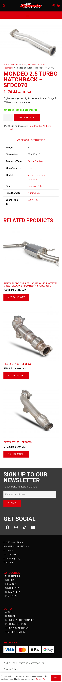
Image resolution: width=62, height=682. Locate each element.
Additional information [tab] (31, 140)
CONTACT (10, 616)
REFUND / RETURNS (15, 624)
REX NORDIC (12, 596)
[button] (4, 5)
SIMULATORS (12, 588)
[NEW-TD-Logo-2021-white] (31, 6)
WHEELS (9, 580)
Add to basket (27, 117)
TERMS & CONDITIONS (17, 628)
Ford (24, 64)
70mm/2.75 (34, 193)
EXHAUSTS (10, 584)
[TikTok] (24, 527)
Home (6, 64)
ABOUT (8, 612)
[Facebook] (7, 527)
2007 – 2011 (34, 200)
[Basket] (58, 5)
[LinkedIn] (33, 527)
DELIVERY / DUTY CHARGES (19, 620)
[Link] (53, 5)
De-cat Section (35, 161)
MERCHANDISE (13, 576)
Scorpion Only (35, 186)
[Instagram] (16, 527)
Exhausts (15, 64)
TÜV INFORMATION (15, 632)
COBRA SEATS (12, 592)
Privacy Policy (10, 669)
